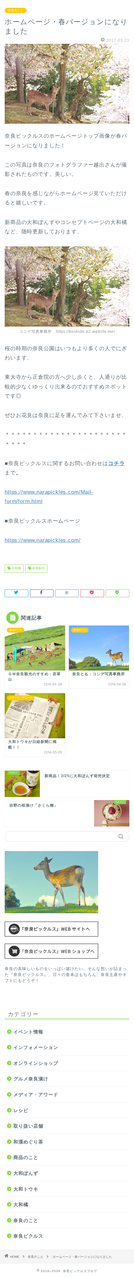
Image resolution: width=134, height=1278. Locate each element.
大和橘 (16, 568)
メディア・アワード (35, 1094)
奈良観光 (38, 568)
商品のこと (25, 1157)
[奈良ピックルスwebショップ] (67, 951)
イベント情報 (28, 1031)
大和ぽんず (25, 1173)
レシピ (20, 1110)
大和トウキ (25, 1189)
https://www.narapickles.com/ (43, 540)
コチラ (116, 463)
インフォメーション (35, 1047)
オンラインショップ (35, 1063)
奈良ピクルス (28, 1236)
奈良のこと (15, 10)
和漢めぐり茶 (28, 1141)
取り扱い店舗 (28, 1126)
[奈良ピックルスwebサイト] (67, 929)
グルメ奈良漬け (30, 1078)
